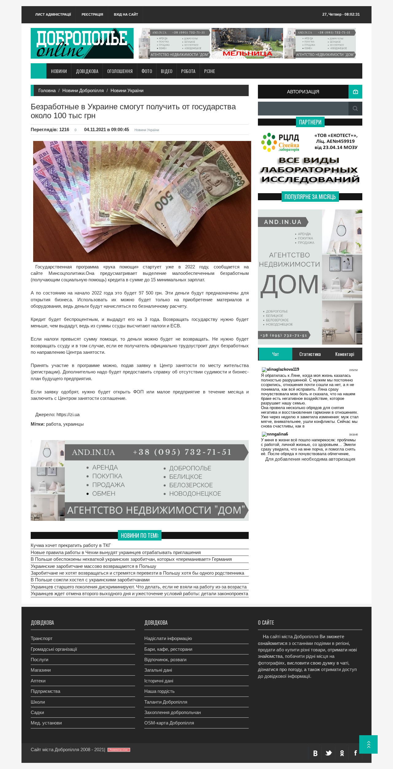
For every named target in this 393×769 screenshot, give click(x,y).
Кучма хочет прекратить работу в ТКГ (71, 545)
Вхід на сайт (126, 14)
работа (53, 424)
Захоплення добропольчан (172, 712)
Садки (37, 712)
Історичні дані (158, 680)
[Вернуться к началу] (368, 744)
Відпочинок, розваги (165, 659)
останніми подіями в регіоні (320, 643)
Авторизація (303, 91)
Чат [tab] (275, 353)
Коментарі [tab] (344, 353)
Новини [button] (59, 71)
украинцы (73, 424)
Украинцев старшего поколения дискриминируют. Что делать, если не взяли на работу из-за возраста (139, 586)
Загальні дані (158, 670)
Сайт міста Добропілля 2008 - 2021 (67, 749)
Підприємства (45, 691)
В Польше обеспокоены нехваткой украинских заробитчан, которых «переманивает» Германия (131, 559)
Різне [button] (209, 71)
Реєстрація (92, 14)
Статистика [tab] (310, 353)
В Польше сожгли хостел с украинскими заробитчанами (90, 579)
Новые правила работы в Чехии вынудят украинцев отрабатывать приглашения (116, 552)
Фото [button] (147, 71)
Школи (38, 702)
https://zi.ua (67, 414)
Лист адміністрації (53, 14)
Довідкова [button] (87, 71)
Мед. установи (46, 722)
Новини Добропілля (83, 90)
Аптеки (38, 680)
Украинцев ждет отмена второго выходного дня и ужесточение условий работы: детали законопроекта (139, 593)
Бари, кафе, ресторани (168, 649)
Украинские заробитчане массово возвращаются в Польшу (93, 566)
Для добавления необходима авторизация (310, 459)
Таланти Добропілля (165, 702)
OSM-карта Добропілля (169, 722)
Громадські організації (54, 649)
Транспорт (42, 638)
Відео (166, 71)
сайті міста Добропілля (294, 636)
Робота (188, 71)
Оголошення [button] (120, 71)
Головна (47, 90)
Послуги (39, 659)
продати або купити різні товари (291, 649)
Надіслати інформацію (168, 638)
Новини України (127, 90)
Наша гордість (159, 691)
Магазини (41, 670)
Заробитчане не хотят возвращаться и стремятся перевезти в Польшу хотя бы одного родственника (137, 573)
